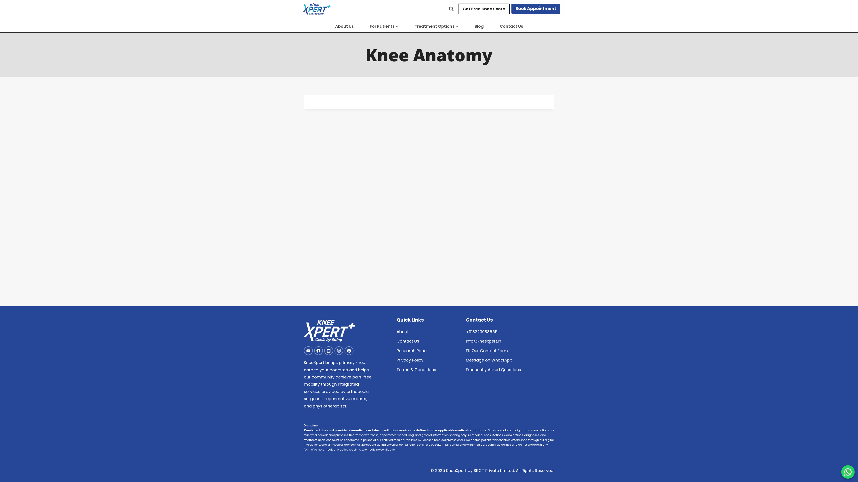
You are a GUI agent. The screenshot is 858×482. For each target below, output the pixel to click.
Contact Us (511, 26)
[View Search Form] (451, 8)
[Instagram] (338, 350)
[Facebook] (318, 350)
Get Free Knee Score (484, 9)
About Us (344, 26)
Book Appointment (536, 9)
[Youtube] (308, 350)
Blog (479, 26)
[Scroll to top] (848, 464)
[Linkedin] (328, 350)
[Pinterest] (349, 350)
